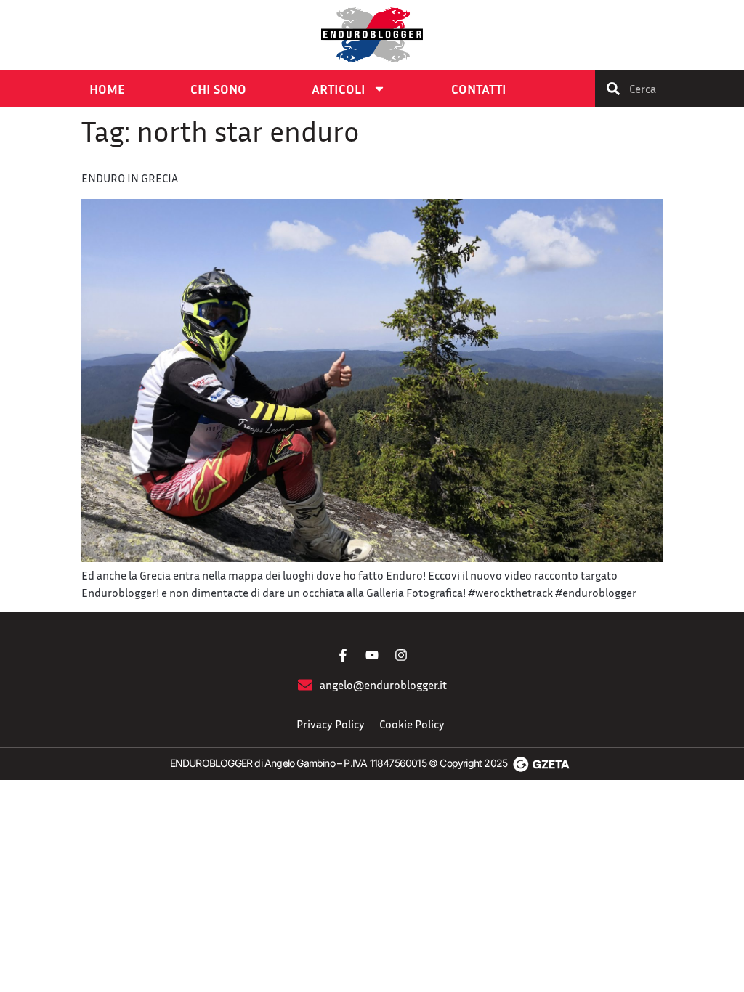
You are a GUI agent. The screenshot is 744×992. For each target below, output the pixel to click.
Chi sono (218, 89)
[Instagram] (401, 655)
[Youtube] (372, 655)
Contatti (478, 89)
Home (107, 89)
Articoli (338, 89)
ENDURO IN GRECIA (129, 178)
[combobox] (669, 88)
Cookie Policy (412, 724)
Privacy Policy (330, 724)
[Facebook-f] (342, 655)
